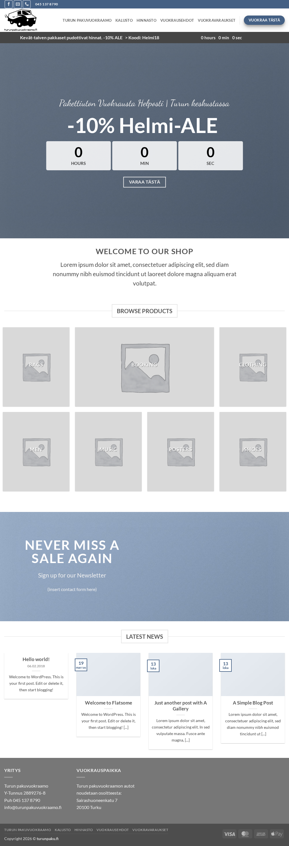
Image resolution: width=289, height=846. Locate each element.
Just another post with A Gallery (180, 706)
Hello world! (36, 659)
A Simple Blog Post (253, 703)
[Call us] (27, 4)
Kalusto (124, 20)
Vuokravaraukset (216, 20)
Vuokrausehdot (177, 20)
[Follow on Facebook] (9, 4)
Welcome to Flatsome (108, 703)
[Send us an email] (18, 4)
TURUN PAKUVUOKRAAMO (87, 20)
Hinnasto (146, 20)
